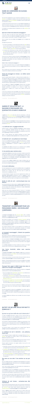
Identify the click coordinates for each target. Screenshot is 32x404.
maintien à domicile (12, 116)
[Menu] (29, 3)
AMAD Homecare (7, 402)
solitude (22, 94)
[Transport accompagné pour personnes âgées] (16, 203)
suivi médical (13, 253)
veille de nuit (9, 114)
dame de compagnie (13, 20)
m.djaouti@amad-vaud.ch (13, 98)
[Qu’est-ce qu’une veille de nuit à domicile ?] (16, 304)
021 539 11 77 (5, 0)
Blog (3, 14)
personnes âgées (19, 214)
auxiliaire (26, 28)
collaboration (11, 281)
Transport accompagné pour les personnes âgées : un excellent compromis (16, 208)
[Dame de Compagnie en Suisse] (16, 8)
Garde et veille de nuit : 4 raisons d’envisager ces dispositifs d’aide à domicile (14, 108)
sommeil (8, 123)
